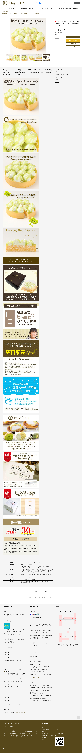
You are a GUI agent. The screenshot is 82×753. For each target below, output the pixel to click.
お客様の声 (30, 8)
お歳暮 (3, 13)
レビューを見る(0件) (72, 43)
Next (48, 57)
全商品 (4, 8)
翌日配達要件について (46, 733)
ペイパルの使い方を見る (35, 677)
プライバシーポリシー (46, 737)
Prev (7, 57)
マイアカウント (58, 2)
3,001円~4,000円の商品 (29, 13)
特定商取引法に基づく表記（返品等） (61, 74)
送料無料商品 (37, 13)
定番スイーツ (12, 13)
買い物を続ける (57, 79)
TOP (2, 11)
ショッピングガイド (39, 8)
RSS (56, 735)
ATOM (59, 735)
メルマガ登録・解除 (59, 733)
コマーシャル (61, 8)
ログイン (68, 2)
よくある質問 (68, 8)
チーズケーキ (6, 11)
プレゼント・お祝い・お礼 (20, 13)
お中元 (8, 13)
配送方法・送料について (47, 731)
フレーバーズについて (13, 8)
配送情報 (46, 8)
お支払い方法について (46, 729)
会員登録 (63, 2)
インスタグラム (53, 8)
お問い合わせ (75, 8)
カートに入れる (73, 37)
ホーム (43, 727)
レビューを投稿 (72, 46)
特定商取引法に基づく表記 (47, 735)
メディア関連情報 (23, 8)
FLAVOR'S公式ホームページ (48, 741)
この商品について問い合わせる (60, 77)
